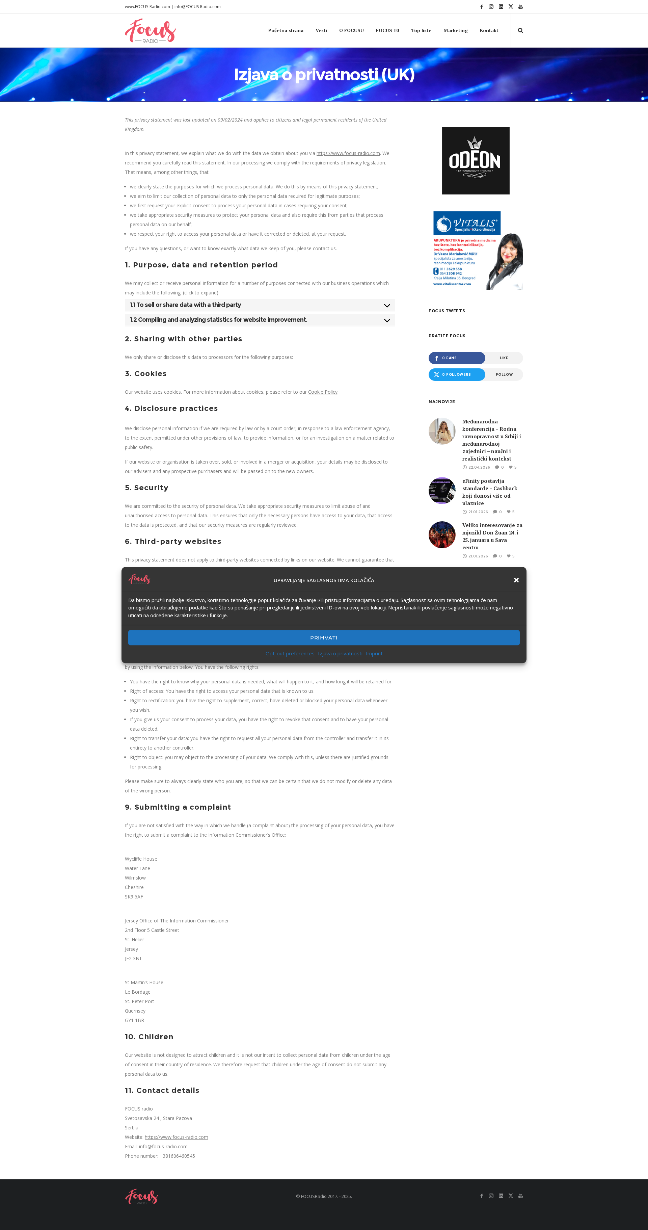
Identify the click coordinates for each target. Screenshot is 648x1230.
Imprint (374, 653)
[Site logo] (138, 30)
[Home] (189, 1196)
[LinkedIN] (501, 6)
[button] (516, 580)
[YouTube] (520, 6)
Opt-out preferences (290, 653)
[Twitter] (511, 6)
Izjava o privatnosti (340, 653)
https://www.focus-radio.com (348, 153)
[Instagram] (491, 6)
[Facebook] (481, 6)
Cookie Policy (323, 392)
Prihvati (324, 637)
